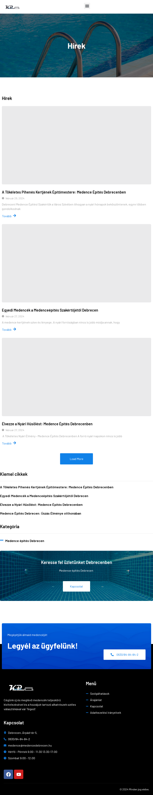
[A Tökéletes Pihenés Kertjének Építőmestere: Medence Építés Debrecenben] (76, 145)
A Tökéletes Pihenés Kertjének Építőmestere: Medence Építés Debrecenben (64, 192)
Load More (76, 459)
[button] (87, 6)
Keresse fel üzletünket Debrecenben (76, 562)
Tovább (7, 216)
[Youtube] (18, 774)
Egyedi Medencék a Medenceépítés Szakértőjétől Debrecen (50, 310)
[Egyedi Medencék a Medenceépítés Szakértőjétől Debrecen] (76, 263)
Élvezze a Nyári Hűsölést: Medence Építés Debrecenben (47, 424)
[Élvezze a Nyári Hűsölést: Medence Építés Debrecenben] (76, 377)
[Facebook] (8, 774)
